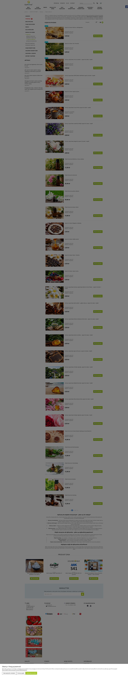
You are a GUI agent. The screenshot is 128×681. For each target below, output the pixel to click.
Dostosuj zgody (20, 673)
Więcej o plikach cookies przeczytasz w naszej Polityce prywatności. (14, 670)
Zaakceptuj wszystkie (31, 673)
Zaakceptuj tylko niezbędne (9, 673)
